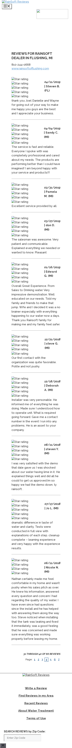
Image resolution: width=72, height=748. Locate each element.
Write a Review (36, 688)
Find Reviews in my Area (36, 695)
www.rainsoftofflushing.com (30, 68)
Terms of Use (36, 718)
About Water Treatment (36, 710)
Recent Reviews (36, 703)
